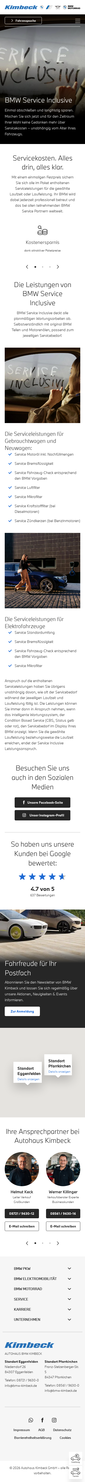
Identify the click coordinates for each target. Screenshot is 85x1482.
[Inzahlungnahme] (75, 1458)
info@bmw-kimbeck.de (21, 1385)
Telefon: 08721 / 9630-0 (22, 1380)
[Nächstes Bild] (58, 267)
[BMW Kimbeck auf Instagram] (54, 1419)
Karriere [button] (22, 1309)
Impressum (21, 1430)
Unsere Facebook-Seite (45, 802)
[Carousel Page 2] (42, 267)
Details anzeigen (28, 1079)
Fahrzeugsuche (26, 20)
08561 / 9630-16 (63, 1213)
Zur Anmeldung (22, 1011)
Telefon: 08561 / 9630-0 (62, 1385)
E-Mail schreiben (22, 1226)
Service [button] (21, 1299)
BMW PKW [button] (22, 1268)
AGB (41, 1430)
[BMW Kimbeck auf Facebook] (42, 1419)
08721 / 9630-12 (21, 1213)
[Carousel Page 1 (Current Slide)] (35, 267)
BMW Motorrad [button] (28, 1289)
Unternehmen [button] (27, 1319)
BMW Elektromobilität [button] (35, 1278)
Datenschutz (62, 1430)
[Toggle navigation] (77, 20)
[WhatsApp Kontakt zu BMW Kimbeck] (31, 1419)
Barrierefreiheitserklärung (32, 1438)
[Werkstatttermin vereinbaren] (75, 1472)
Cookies (65, 1438)
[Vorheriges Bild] (27, 267)
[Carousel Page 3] (50, 267)
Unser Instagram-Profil (47, 815)
